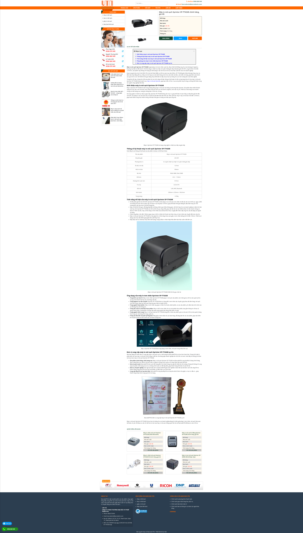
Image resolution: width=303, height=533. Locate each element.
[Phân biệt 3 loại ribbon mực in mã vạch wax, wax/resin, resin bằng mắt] (106, 121)
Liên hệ (168, 8)
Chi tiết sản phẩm (153, 450)
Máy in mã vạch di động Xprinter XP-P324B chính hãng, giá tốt (191, 433)
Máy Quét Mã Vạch (109, 24)
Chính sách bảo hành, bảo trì (179, 504)
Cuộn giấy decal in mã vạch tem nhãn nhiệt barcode (117, 75)
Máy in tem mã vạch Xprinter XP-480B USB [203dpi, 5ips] (191, 456)
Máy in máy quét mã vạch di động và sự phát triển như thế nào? (117, 110)
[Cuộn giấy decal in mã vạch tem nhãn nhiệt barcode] (106, 77)
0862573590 (111, 513)
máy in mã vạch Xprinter (153, 81)
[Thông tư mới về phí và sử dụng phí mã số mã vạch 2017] (106, 103)
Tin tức (157, 8)
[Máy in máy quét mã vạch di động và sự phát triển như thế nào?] (106, 112)
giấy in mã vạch (108, 21)
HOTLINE (195, 38)
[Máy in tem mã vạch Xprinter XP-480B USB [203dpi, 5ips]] (172, 464)
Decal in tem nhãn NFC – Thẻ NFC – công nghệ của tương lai (117, 93)
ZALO (180, 38)
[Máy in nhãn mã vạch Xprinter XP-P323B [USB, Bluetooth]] (134, 441)
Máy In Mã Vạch (108, 15)
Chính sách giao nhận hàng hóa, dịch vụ (182, 501)
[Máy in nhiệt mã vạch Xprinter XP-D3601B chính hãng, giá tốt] (134, 464)
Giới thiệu (179, 8)
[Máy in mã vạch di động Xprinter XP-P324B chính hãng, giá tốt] (172, 441)
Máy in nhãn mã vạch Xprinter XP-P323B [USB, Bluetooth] (152, 433)
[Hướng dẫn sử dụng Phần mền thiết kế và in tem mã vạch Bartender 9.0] (106, 86)
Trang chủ (124, 8)
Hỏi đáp (147, 8)
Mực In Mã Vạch (108, 18)
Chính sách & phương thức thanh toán (181, 499)
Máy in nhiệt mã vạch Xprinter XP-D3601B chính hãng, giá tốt (152, 456)
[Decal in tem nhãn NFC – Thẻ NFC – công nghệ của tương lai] (106, 94)
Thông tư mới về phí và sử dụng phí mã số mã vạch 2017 (117, 101)
